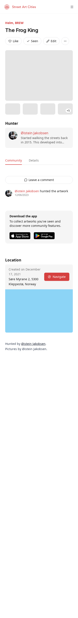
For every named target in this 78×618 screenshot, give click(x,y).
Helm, (10, 23)
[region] (39, 311)
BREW (19, 23)
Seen (34, 41)
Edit (53, 41)
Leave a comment (41, 180)
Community (13, 160)
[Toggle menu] (72, 7)
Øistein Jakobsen (34, 133)
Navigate (59, 277)
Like (15, 41)
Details (34, 160)
